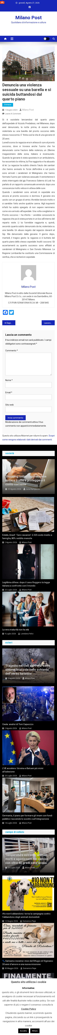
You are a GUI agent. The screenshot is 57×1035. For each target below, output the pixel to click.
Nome (9, 380)
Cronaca (7, 105)
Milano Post (28, 17)
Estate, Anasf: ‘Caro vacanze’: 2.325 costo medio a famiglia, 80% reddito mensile (27, 537)
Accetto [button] (23, 1031)
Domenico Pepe (29, 921)
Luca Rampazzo (33, 489)
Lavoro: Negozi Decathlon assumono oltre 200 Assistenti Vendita (49, 323)
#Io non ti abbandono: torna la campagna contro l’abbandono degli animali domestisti (26, 915)
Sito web (9, 405)
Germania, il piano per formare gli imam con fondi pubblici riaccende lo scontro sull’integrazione (27, 817)
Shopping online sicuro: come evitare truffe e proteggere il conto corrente (25, 480)
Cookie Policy (28, 1009)
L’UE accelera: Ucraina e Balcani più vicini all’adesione (22, 770)
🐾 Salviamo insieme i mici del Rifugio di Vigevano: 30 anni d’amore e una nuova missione (28, 962)
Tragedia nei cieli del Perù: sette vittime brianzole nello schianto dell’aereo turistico (27, 669)
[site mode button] (46, 38)
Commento (11, 350)
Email (8, 392)
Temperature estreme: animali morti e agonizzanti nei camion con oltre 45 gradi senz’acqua (26, 859)
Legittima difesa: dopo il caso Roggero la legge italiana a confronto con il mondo (26, 584)
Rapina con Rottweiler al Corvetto (11, 323)
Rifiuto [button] (35, 1031)
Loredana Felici (27, 634)
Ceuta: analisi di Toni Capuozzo (17, 724)
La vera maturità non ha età (15, 629)
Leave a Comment (13, 114)
